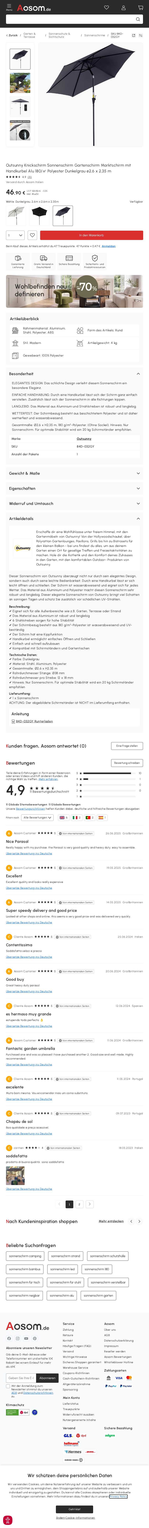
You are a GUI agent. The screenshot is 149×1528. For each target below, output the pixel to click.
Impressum (111, 1346)
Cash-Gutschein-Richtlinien (81, 1378)
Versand (68, 1351)
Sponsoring (70, 1389)
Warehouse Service (75, 1367)
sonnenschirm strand (65, 1256)
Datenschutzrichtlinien (38, 1393)
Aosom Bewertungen (118, 1357)
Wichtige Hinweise (75, 1357)
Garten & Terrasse (29, 35)
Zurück (13, 35)
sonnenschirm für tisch (24, 1282)
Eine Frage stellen (127, 746)
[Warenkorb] (140, 7)
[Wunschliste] (106, 7)
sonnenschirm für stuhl (65, 1282)
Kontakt (68, 1340)
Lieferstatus (71, 1403)
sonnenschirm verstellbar (108, 1282)
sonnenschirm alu (62, 1295)
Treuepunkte (71, 1409)
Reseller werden (115, 1351)
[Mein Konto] (123, 7)
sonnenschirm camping (25, 1256)
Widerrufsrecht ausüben (78, 1414)
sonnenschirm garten (98, 1295)
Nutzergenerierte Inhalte (79, 1420)
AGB (14, 1393)
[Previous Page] (59, 1204)
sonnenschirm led (62, 1269)
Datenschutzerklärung (118, 1340)
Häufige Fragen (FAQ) (77, 1346)
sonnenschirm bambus (24, 1269)
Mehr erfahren (48, 779)
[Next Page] (90, 1204)
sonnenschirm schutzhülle (107, 1256)
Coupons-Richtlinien (76, 1373)
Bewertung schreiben (127, 763)
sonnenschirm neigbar (24, 1295)
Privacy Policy (118, 1496)
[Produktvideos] (20, 83)
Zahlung (68, 1329)
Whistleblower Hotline (118, 1362)
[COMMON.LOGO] (34, 8)
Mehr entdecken (111, 1221)
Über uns (110, 1329)
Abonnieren (47, 1378)
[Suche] (138, 19)
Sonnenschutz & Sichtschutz (59, 35)
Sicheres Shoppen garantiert (82, 1362)
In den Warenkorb (91, 235)
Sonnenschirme (94, 35)
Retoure (68, 1335)
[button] (74, 373)
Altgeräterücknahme (76, 1384)
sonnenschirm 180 (97, 1269)
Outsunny (84, 439)
